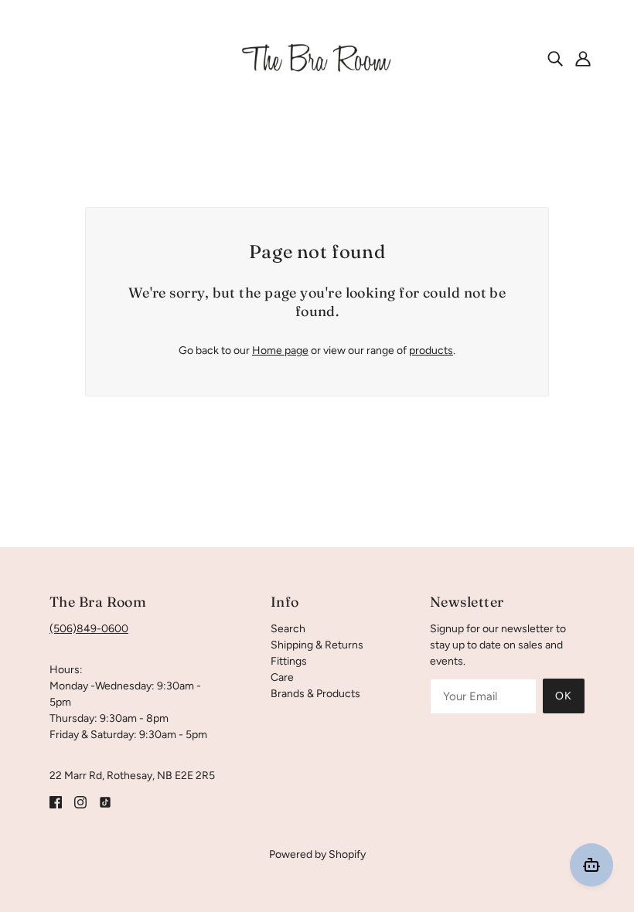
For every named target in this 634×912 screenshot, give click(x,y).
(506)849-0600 (88, 628)
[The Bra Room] (317, 57)
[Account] (583, 58)
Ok (563, 696)
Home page (280, 350)
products (431, 350)
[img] (555, 58)
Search (288, 628)
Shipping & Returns (317, 645)
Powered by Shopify (317, 854)
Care (282, 677)
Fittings (289, 661)
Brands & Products (315, 693)
